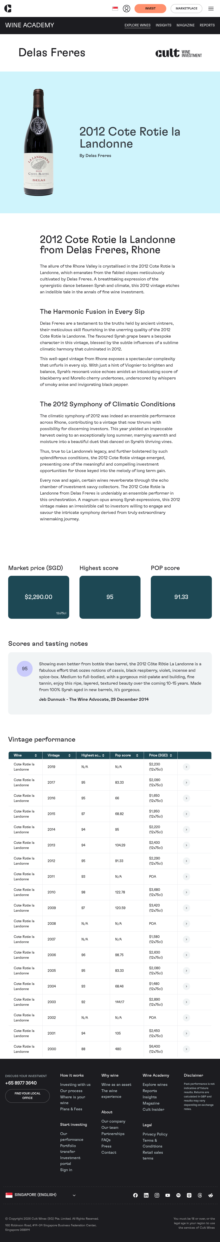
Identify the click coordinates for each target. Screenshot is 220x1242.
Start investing (73, 1125)
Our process (71, 1091)
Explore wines (155, 1085)
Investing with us (75, 1085)
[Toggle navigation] (211, 8)
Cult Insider (153, 1110)
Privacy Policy (155, 1134)
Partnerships (113, 1134)
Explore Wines (138, 25)
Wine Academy (156, 1075)
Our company (113, 1121)
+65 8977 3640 (21, 1083)
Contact (108, 1153)
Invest (150, 8)
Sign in (66, 1170)
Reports (207, 25)
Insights (163, 25)
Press (106, 1146)
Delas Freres (52, 53)
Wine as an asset (116, 1085)
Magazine (186, 25)
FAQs (106, 1140)
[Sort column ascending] (35, 755)
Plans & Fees (71, 1109)
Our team (109, 1128)
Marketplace (186, 8)
